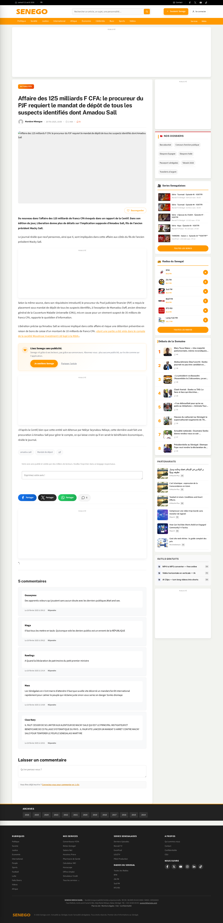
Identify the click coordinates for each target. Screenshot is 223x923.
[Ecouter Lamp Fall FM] (205, 320)
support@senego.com (148, 903)
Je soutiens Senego (44, 363)
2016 (124, 814)
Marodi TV (118, 846)
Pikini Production (121, 859)
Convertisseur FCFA (71, 841)
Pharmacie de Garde (71, 859)
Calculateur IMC (69, 863)
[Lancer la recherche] (147, 11)
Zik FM (116, 879)
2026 (27, 814)
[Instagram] (187, 866)
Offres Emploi (68, 871)
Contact (168, 846)
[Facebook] (190, 2)
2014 (143, 814)
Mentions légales (107, 906)
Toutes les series (183, 248)
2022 (66, 814)
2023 (56, 814)
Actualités (26, 86)
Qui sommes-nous (172, 841)
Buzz (112, 21)
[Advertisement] (111, 53)
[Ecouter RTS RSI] (205, 310)
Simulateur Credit (70, 876)
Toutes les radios (183, 329)
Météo (204, 21)
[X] (174, 866)
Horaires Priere (69, 854)
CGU (166, 854)
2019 (95, 814)
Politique (21, 21)
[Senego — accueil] (32, 12)
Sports (122, 21)
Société (34, 21)
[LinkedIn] (194, 866)
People (15, 863)
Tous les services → (71, 880)
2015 (134, 814)
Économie (86, 21)
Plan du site (95, 906)
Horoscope (67, 867)
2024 (46, 814)
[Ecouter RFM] (205, 272)
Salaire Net (67, 850)
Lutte (14, 876)
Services (194, 21)
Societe (15, 846)
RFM (115, 875)
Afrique (73, 21)
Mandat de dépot (45, 452)
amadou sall (26, 452)
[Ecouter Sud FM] (205, 291)
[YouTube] (201, 2)
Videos (15, 884)
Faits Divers (17, 880)
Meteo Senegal (69, 846)
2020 (85, 814)
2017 (114, 814)
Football (15, 871)
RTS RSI (117, 887)
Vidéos (133, 21)
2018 (105, 814)
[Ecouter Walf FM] (205, 301)
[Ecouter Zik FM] (205, 282)
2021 (75, 814)
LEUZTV (117, 854)
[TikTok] (206, 2)
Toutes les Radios (121, 870)
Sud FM (117, 883)
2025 (37, 814)
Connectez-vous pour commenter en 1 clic (60, 784)
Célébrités (100, 21)
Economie (16, 854)
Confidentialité (126, 906)
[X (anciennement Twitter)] (195, 2)
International (59, 21)
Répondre (52, 610)
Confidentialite (171, 850)
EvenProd (118, 850)
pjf (60, 452)
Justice (45, 21)
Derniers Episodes (121, 841)
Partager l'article (69, 363)
